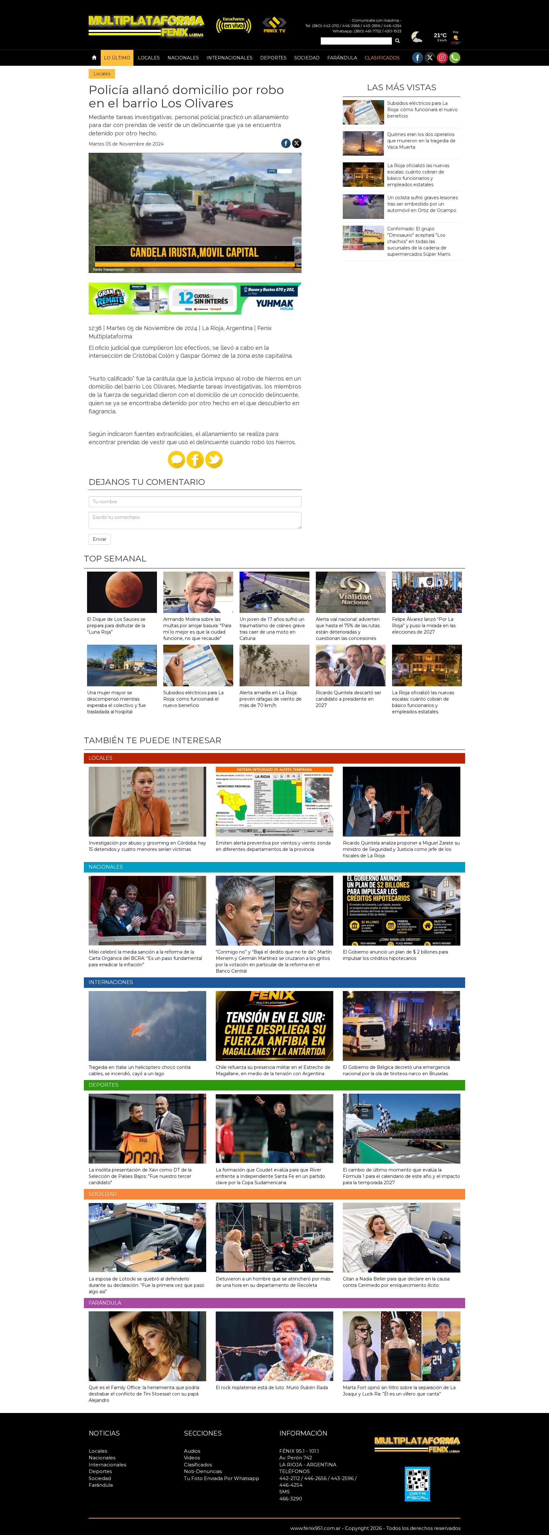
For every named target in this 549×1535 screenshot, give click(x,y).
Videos (192, 1458)
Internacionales (230, 58)
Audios (192, 1451)
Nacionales (183, 58)
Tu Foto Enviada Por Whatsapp (221, 1478)
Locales (149, 58)
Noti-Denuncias (203, 1471)
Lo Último (117, 58)
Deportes (273, 58)
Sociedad (307, 58)
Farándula (342, 58)
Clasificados (382, 58)
